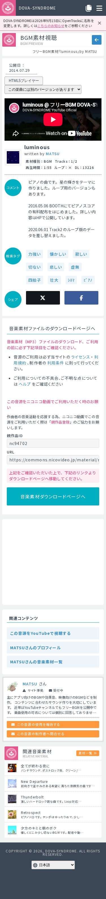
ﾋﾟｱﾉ (88, 280)
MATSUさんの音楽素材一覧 (36, 662)
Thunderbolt (32, 796)
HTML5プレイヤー (24, 81)
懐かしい (58, 254)
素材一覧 (85, 753)
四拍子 (34, 280)
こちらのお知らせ (50, 25)
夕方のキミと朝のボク (39, 828)
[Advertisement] (53, 561)
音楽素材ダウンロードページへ (53, 496)
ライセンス (80, 357)
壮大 (54, 280)
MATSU (53, 153)
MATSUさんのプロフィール (35, 647)
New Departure (34, 781)
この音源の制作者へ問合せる (41, 733)
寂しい (81, 254)
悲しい (56, 267)
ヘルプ (25, 384)
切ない (34, 267)
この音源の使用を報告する (38, 724)
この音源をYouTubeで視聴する (40, 633)
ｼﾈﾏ (71, 280)
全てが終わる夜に (35, 765)
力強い (34, 254)
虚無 (75, 267)
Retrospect (31, 812)
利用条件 (55, 363)
